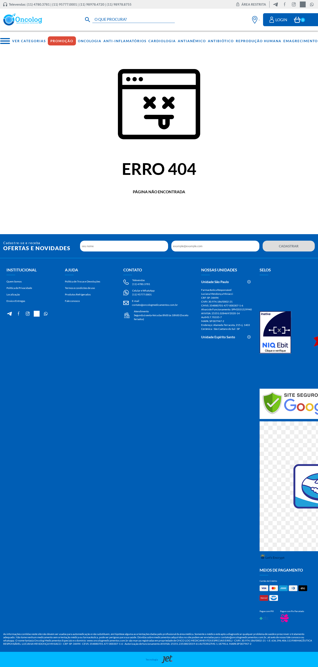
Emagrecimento (300, 41)
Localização (13, 294)
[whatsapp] (312, 4)
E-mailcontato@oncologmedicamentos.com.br (155, 302)
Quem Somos (14, 281)
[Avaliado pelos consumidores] (275, 332)
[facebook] (284, 4)
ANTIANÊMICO (192, 41)
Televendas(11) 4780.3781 (141, 282)
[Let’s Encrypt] (272, 557)
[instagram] (294, 4)
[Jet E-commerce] (165, 659)
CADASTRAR (289, 246)
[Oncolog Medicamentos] (22, 19)
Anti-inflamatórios (124, 41)
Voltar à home (159, 206)
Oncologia (89, 41)
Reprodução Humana (258, 41)
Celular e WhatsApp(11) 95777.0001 (143, 292)
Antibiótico (221, 41)
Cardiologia (162, 41)
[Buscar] (87, 19)
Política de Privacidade (19, 288)
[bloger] (275, 4)
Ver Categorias (29, 41)
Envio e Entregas (15, 301)
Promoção (61, 41)
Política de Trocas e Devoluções (82, 281)
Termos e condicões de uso (80, 288)
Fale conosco (72, 301)
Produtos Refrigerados (78, 294)
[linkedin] (303, 4)
